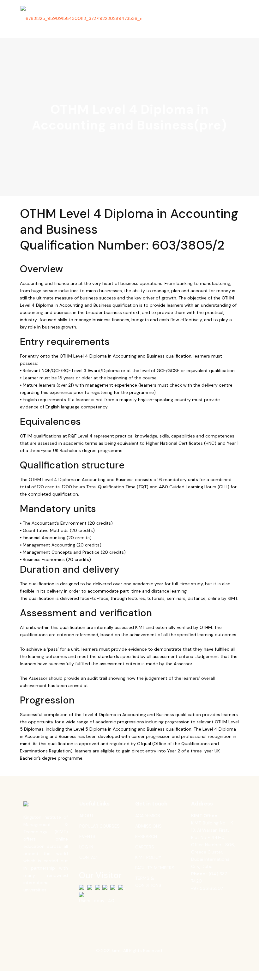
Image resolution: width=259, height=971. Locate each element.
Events (87, 836)
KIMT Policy (148, 857)
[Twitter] (125, 961)
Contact (89, 857)
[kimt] (81, 18)
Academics (147, 815)
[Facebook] (116, 961)
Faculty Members (154, 868)
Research (146, 836)
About (86, 815)
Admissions (148, 826)
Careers (144, 847)
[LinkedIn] (133, 961)
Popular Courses (99, 826)
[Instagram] (142, 961)
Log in (86, 847)
